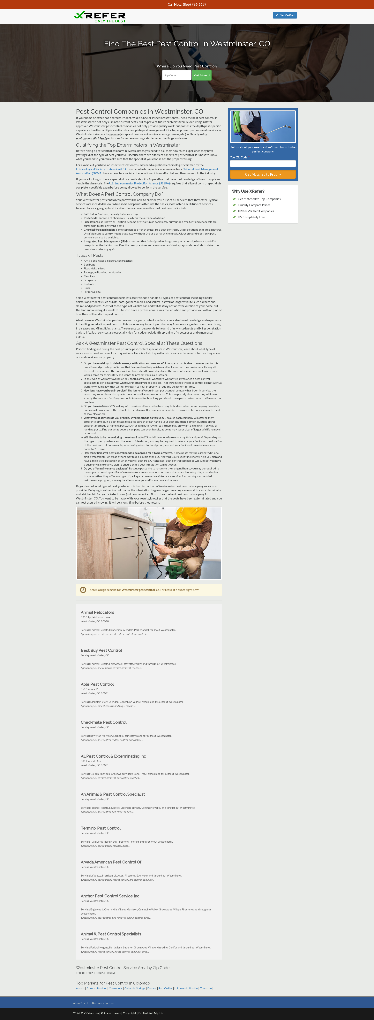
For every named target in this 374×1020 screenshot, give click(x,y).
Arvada (80, 988)
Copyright (129, 1013)
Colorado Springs (134, 988)
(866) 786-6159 (194, 4)
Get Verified (287, 15)
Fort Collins (165, 988)
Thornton (206, 988)
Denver (151, 988)
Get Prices (200, 75)
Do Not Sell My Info (151, 1013)
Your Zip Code (239, 157)
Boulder (102, 988)
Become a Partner (103, 1003)
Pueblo (193, 988)
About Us (79, 1003)
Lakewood (181, 988)
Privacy (106, 1013)
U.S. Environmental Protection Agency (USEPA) (139, 183)
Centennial (115, 988)
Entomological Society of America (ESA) (101, 169)
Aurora (91, 988)
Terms (117, 1013)
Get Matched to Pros (261, 174)
